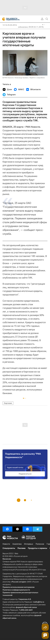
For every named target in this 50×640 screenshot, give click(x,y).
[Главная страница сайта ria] (3, 19)
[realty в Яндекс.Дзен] (17, 529)
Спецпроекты (9, 548)
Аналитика (17, 544)
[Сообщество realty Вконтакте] (27, 529)
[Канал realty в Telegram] (37, 529)
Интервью (28, 544)
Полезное (40, 544)
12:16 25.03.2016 (10, 25)
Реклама (21, 548)
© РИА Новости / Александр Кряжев (15, 78)
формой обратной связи (26, 607)
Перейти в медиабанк (37, 78)
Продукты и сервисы (37, 548)
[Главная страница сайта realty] (15, 19)
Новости (6, 544)
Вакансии (7, 559)
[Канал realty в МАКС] (7, 529)
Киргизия (8, 403)
